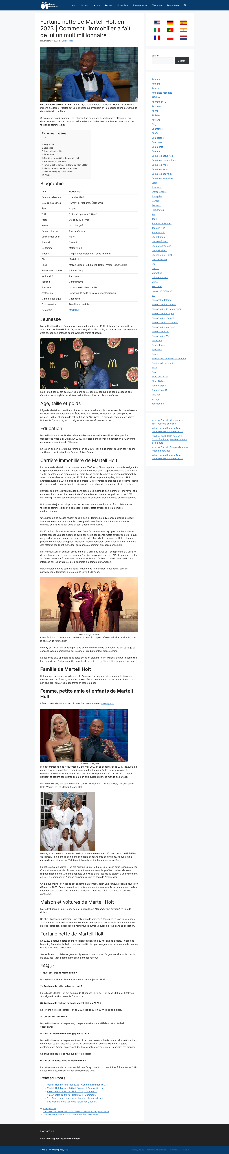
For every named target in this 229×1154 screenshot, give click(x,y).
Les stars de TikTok (162, 255)
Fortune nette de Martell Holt (58, 171)
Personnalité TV (160, 331)
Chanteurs (157, 128)
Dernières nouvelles (162, 174)
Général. (156, 205)
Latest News (173, 5)
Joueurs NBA (159, 228)
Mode (155, 282)
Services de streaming (163, 363)
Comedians (122, 5)
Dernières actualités (162, 156)
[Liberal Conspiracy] (49, 5)
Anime (155, 110)
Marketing (157, 273)
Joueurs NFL (158, 232)
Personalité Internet (162, 300)
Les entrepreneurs (161, 246)
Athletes (156, 115)
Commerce (157, 147)
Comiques (157, 142)
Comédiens (158, 137)
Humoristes (158, 210)
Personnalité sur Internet (165, 322)
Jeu (153, 214)
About (186, 1149)
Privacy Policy (137, 1149)
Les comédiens (160, 241)
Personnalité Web (161, 336)
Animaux (156, 106)
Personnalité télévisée (163, 327)
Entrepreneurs (140, 5)
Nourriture (157, 286)
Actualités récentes (162, 92)
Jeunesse (48, 148)
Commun (156, 151)
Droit (154, 183)
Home (72, 5)
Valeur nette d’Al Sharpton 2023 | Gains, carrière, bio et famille (70, 1114)
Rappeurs (157, 349)
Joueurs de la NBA (161, 223)
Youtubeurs (158, 403)
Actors (97, 5)
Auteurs (156, 119)
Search (155, 55)
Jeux (154, 219)
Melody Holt (107, 703)
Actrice (155, 88)
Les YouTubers (159, 259)
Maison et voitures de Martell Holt (60, 168)
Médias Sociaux (160, 277)
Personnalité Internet (163, 318)
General (156, 201)
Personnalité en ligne (163, 313)
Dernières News (160, 169)
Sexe (154, 367)
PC (153, 295)
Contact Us (175, 1149)
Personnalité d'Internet (164, 304)
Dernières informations (164, 160)
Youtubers (157, 5)
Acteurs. (156, 83)
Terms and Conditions (157, 1149)
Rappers (84, 5)
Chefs (155, 133)
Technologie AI (159, 385)
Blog (154, 124)
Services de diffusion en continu (169, 358)
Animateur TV (159, 101)
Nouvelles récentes (162, 291)
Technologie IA (159, 390)
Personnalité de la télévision (167, 309)
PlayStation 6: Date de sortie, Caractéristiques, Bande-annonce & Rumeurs (169, 439)
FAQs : (48, 175)
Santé (155, 354)
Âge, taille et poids (53, 151)
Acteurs (156, 79)
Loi (153, 264)
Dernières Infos (160, 165)
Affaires (156, 97)
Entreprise (157, 196)
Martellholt (74, 310)
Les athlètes (158, 237)
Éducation (49, 154)
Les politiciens (159, 250)
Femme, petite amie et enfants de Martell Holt (66, 165)
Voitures (156, 394)
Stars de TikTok (160, 376)
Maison (155, 268)
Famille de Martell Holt (55, 161)
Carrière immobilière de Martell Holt (61, 158)
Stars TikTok (158, 381)
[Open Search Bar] (185, 5)
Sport (154, 372)
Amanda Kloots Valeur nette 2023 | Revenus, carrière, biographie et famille (76, 1111)
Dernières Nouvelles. (163, 178)
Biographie (48, 144)
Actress (108, 5)
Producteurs (158, 345)
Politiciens (157, 340)
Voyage (156, 399)
